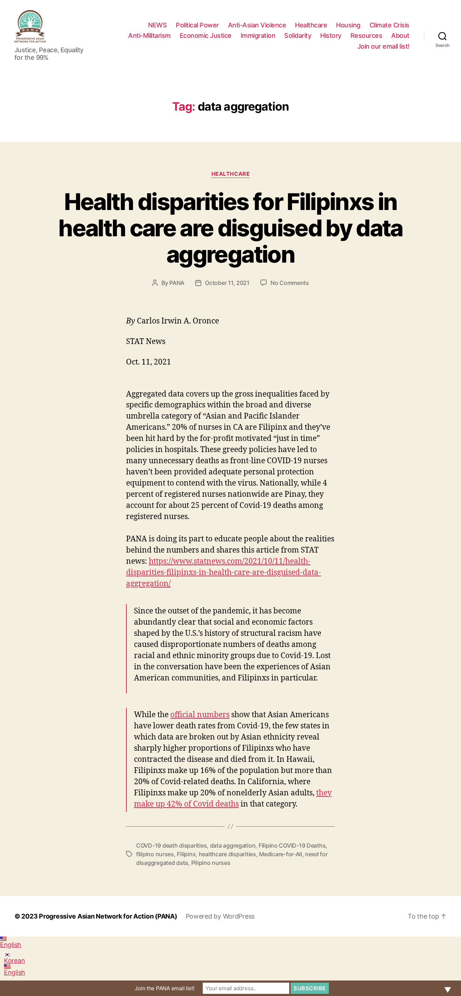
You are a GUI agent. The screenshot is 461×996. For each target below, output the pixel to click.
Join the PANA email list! (164, 988)
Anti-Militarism (149, 35)
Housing (348, 25)
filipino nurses (155, 854)
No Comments (289, 282)
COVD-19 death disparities (171, 845)
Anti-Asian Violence (257, 25)
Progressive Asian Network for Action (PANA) (108, 916)
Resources (366, 35)
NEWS (157, 25)
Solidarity (297, 35)
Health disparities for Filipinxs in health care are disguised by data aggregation (230, 228)
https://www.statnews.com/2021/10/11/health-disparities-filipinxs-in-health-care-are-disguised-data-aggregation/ (223, 573)
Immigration (258, 35)
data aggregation (233, 845)
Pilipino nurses (210, 862)
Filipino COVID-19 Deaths (292, 845)
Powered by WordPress (220, 916)
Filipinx (186, 854)
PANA (176, 282)
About (400, 35)
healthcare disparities (227, 854)
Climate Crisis (389, 25)
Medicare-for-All (280, 854)
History (330, 35)
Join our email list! (383, 46)
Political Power (197, 25)
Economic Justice (206, 35)
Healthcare (311, 25)
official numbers (199, 715)
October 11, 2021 (227, 282)
